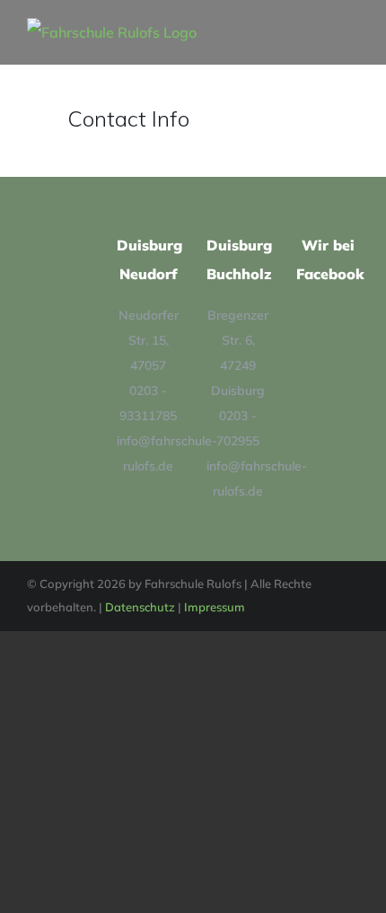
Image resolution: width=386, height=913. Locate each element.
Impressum (214, 607)
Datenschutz (140, 607)
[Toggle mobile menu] (352, 27)
